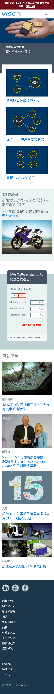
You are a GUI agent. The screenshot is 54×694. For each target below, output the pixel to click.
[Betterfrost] (27, 378)
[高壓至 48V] (27, 83)
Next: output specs (31, 325)
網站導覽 (7, 648)
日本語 (6, 674)
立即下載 (30, 6)
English (6, 663)
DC (22, 295)
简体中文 (7, 669)
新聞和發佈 (8, 611)
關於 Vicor (8, 606)
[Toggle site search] (46, 14)
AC (14, 295)
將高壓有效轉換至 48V (23, 101)
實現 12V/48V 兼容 (20, 178)
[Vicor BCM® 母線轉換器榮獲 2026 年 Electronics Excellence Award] (27, 431)
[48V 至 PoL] (27, 121)
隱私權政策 (8, 643)
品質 (4, 627)
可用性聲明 (8, 638)
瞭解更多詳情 (10, 215)
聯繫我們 (7, 600)
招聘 (4, 616)
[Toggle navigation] (50, 14)
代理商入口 (8, 632)
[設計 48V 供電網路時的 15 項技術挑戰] (27, 487)
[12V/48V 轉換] (27, 160)
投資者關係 (8, 622)
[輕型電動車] (27, 540)
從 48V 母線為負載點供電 (25, 139)
